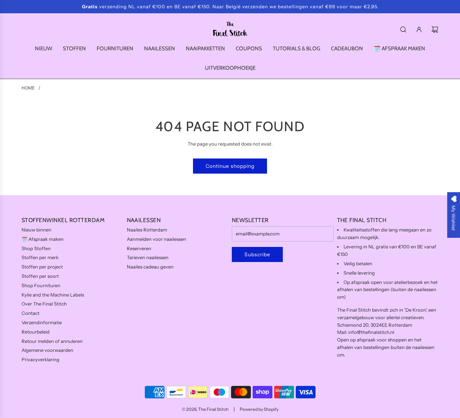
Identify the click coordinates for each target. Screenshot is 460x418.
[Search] (403, 29)
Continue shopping (230, 166)
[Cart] (435, 29)
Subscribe (257, 254)
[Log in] (419, 29)
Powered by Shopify (259, 409)
